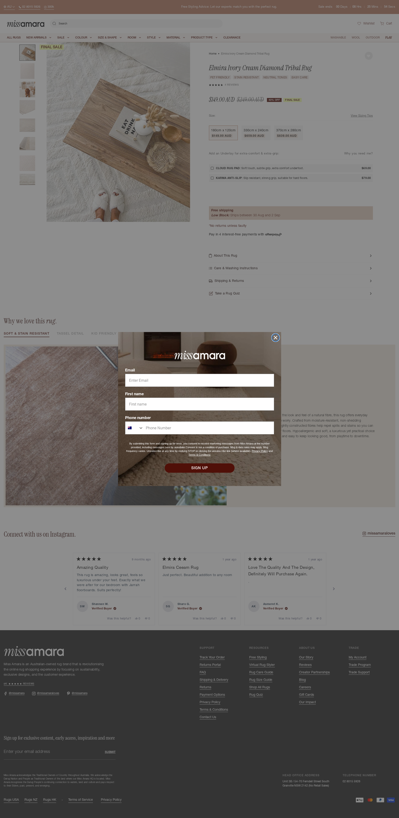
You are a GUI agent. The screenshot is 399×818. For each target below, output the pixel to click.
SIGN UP (199, 468)
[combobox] (134, 428)
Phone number (138, 417)
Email (130, 370)
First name (134, 394)
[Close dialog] (275, 337)
